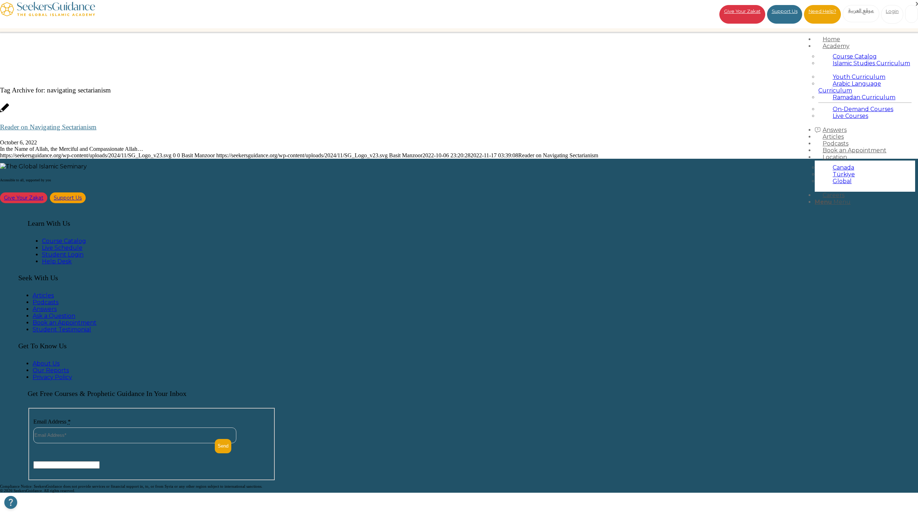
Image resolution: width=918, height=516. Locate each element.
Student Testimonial (62, 329)
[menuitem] (865, 39)
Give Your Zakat (742, 11)
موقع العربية (861, 10)
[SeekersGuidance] (47, 14)
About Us (46, 363)
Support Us (785, 11)
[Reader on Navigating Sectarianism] (4, 112)
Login (892, 11)
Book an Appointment (64, 322)
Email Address (52, 422)
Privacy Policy (52, 377)
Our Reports (51, 370)
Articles (43, 295)
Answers (45, 309)
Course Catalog (64, 241)
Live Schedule (62, 247)
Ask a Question (54, 315)
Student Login (63, 254)
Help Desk (57, 261)
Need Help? (822, 11)
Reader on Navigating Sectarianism (48, 127)
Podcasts (45, 302)
